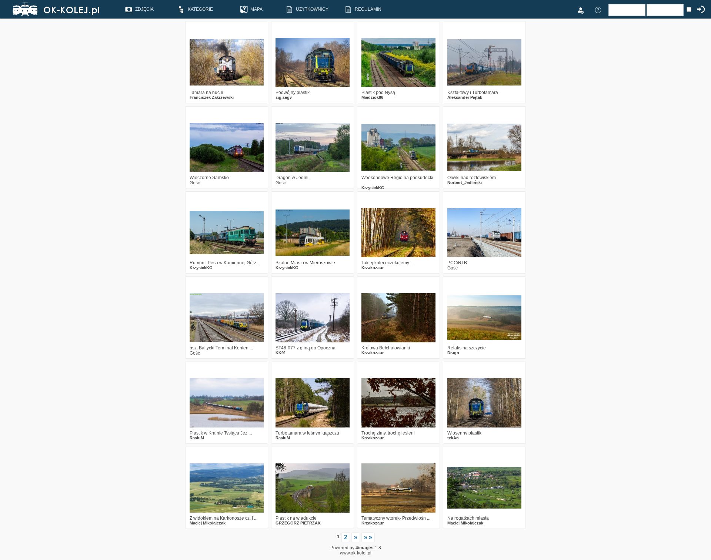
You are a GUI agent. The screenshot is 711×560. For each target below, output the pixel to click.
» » (368, 537)
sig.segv (284, 97)
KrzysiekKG (372, 187)
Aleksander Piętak (464, 97)
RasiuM (197, 438)
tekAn (453, 438)
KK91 (281, 353)
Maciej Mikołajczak (208, 523)
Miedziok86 (372, 97)
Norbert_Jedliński (464, 182)
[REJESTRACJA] (580, 9)
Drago (453, 353)
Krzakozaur (372, 267)
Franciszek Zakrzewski (212, 97)
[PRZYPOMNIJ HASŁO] (598, 9)
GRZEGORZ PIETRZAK (298, 523)
